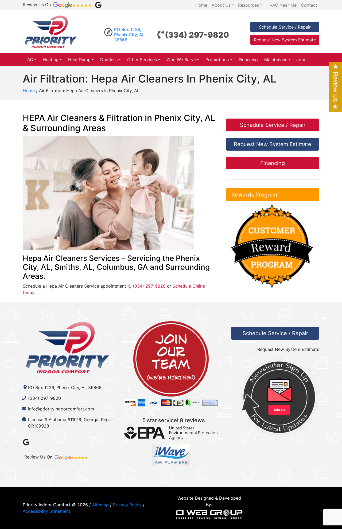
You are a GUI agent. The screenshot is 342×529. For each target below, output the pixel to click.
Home (29, 90)
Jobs (301, 59)
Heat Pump (79, 59)
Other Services (142, 59)
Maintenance (277, 59)
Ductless (109, 59)
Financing (248, 59)
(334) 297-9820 (197, 35)
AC (30, 59)
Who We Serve (181, 59)
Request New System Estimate (285, 39)
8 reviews (192, 420)
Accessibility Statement (46, 511)
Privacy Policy (127, 504)
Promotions (217, 59)
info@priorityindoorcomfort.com (61, 409)
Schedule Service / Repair (285, 27)
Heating (51, 59)
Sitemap (100, 504)
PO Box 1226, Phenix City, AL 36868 (129, 34)
